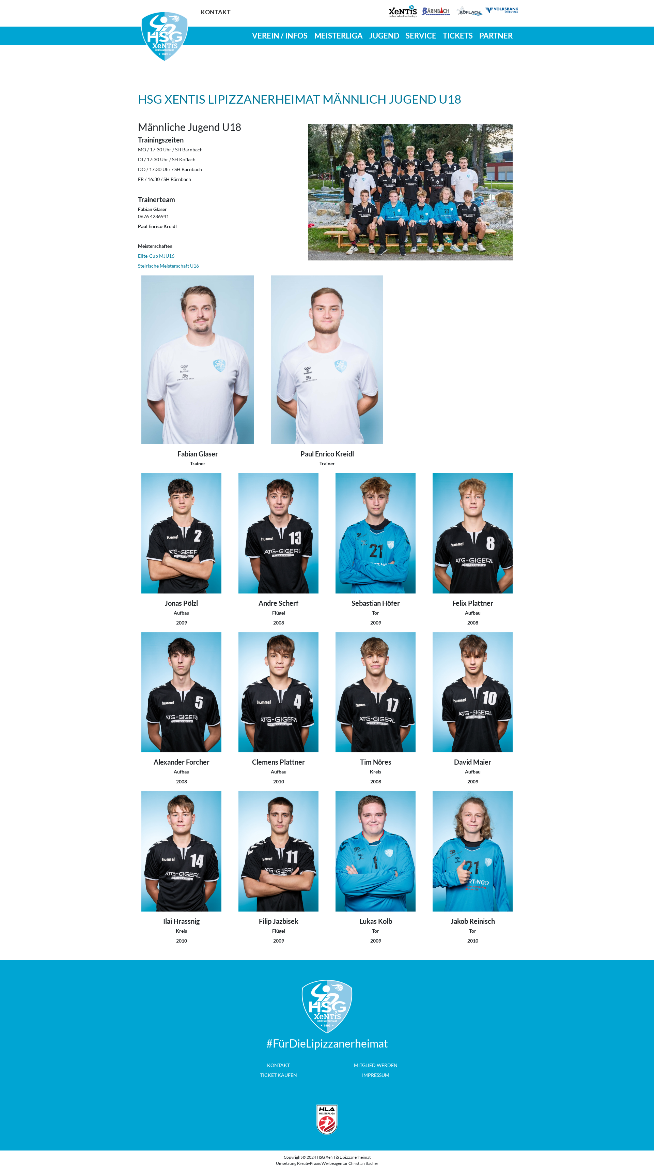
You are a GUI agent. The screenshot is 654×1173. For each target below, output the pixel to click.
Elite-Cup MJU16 (156, 256)
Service (421, 35)
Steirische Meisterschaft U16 (168, 266)
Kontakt (216, 12)
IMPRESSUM (375, 1075)
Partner (496, 35)
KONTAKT (278, 1065)
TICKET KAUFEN (278, 1075)
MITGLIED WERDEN (376, 1065)
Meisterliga (338, 35)
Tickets (458, 35)
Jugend (384, 35)
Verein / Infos (280, 35)
